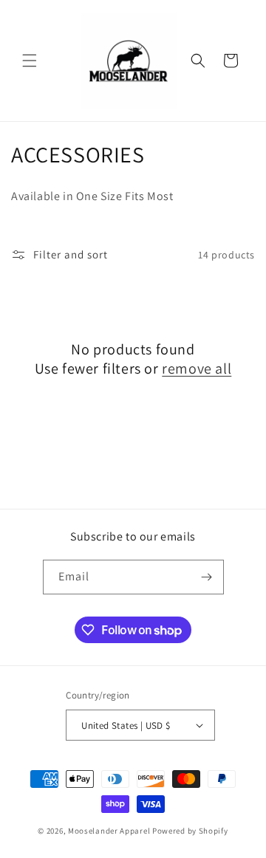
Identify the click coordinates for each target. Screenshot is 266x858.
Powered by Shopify (190, 831)
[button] (29, 60)
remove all (196, 368)
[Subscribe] (207, 577)
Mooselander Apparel (109, 831)
